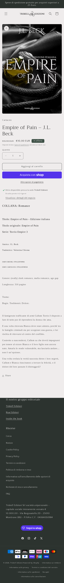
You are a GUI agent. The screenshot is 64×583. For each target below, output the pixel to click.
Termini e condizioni (15, 463)
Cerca (9, 436)
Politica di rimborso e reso (18, 470)
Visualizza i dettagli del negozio (20, 198)
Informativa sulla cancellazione (33, 576)
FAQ (8, 494)
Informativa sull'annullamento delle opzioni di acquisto (28, 479)
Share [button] (8, 375)
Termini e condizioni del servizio (44, 567)
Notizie (9, 443)
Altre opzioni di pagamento (32, 182)
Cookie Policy (12, 450)
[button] (6, 13)
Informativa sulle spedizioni (29, 572)
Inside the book (14, 418)
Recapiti (46, 572)
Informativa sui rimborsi (51, 563)
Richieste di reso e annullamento (21, 487)
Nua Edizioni (12, 412)
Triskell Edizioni (14, 406)
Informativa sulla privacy (19, 567)
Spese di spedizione (21, 145)
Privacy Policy (12, 456)
